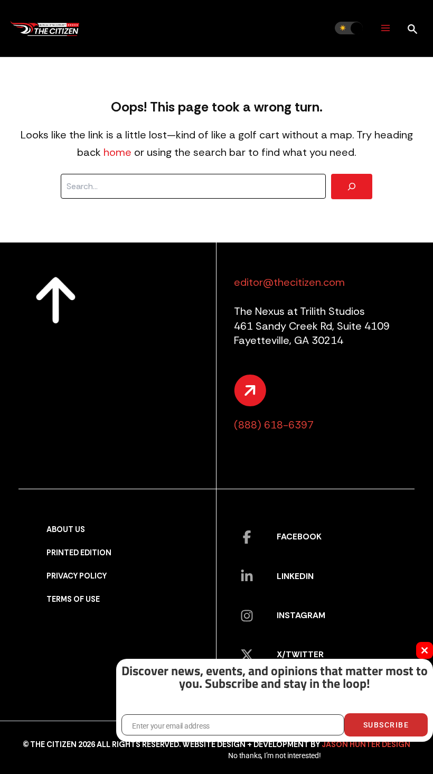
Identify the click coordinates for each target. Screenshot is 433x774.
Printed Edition (78, 553)
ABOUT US (65, 530)
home (117, 152)
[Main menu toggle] (385, 28)
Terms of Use (73, 599)
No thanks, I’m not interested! (274, 755)
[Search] (351, 186)
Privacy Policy (76, 576)
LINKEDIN (295, 576)
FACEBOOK (299, 536)
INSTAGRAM (301, 615)
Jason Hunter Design (366, 745)
